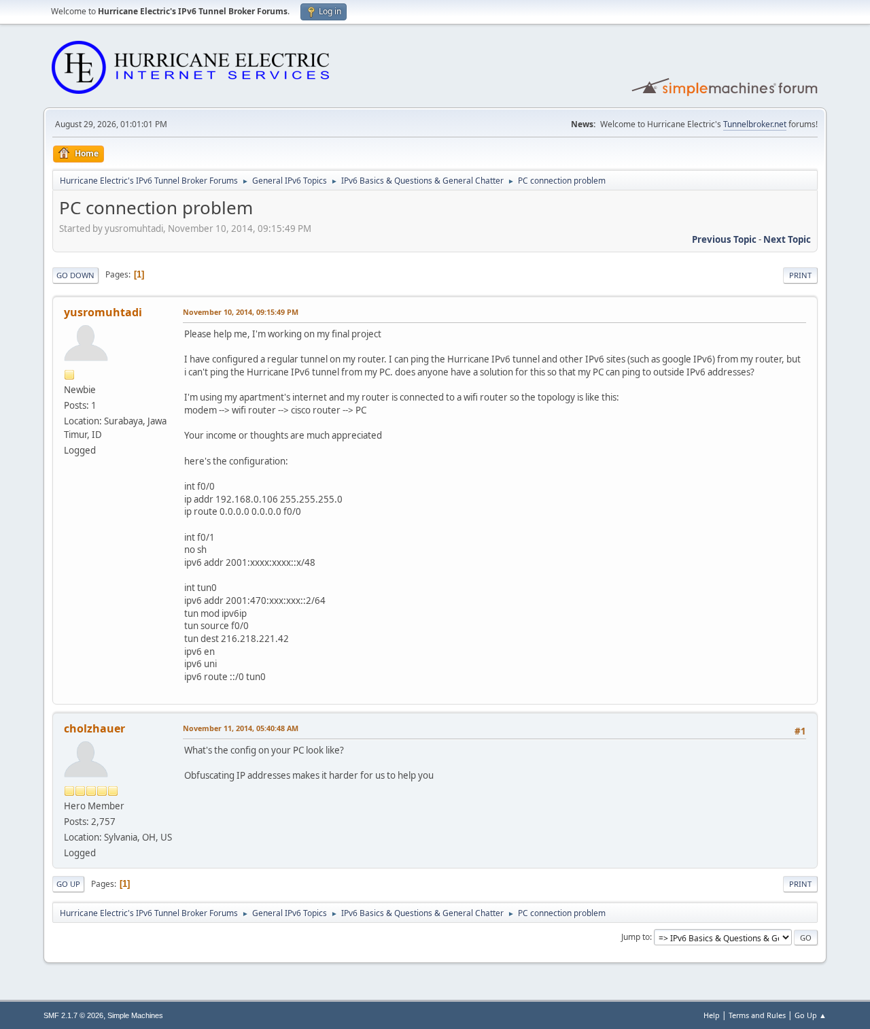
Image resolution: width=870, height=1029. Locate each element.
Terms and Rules (757, 1015)
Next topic (787, 239)
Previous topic (724, 239)
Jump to (635, 937)
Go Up (68, 884)
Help (711, 1015)
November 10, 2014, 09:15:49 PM (240, 312)
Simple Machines (135, 1015)
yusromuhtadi (103, 312)
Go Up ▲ (810, 1015)
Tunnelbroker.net (754, 124)
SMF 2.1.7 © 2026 (73, 1015)
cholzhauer (94, 728)
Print (800, 275)
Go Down (75, 275)
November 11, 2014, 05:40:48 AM (240, 728)
